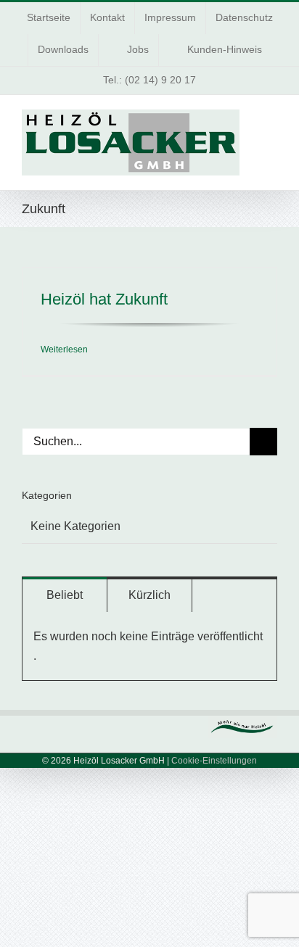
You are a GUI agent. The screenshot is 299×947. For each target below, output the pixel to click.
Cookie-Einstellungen (214, 761)
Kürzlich (149, 595)
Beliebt (64, 595)
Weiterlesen (64, 349)
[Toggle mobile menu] (271, 120)
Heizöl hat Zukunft (104, 299)
